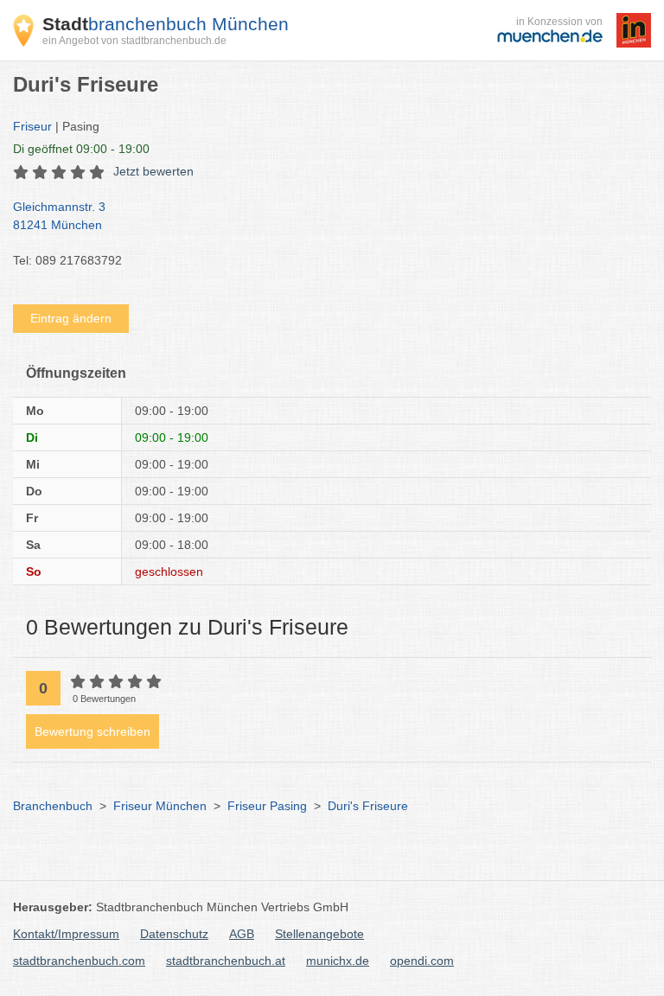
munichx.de (337, 960)
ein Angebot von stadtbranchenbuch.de (134, 41)
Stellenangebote (319, 934)
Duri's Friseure (368, 806)
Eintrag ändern (71, 318)
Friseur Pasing (267, 806)
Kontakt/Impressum (66, 934)
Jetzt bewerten (153, 171)
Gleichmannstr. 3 (59, 216)
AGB (241, 934)
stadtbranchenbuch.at (225, 960)
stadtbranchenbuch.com (79, 960)
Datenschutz (174, 934)
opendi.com (422, 960)
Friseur (32, 126)
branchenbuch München (165, 24)
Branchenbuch (53, 806)
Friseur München (160, 806)
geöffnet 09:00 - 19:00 (81, 149)
